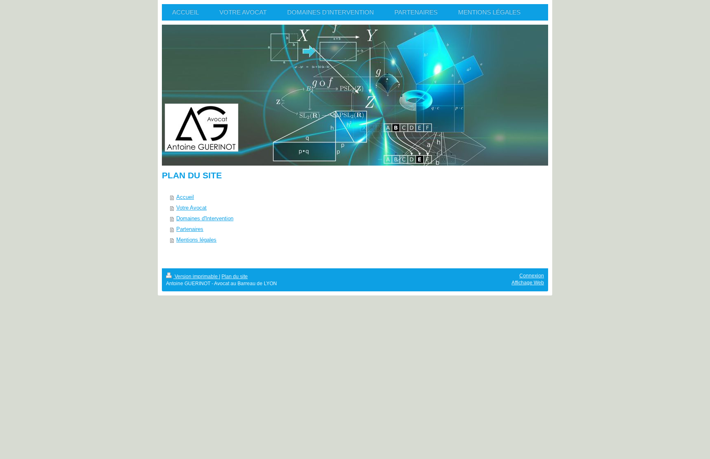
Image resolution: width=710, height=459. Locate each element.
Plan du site (234, 276)
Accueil (185, 197)
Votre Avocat (191, 208)
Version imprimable (196, 276)
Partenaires (189, 229)
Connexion (531, 276)
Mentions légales (196, 240)
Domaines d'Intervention (204, 218)
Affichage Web (528, 283)
